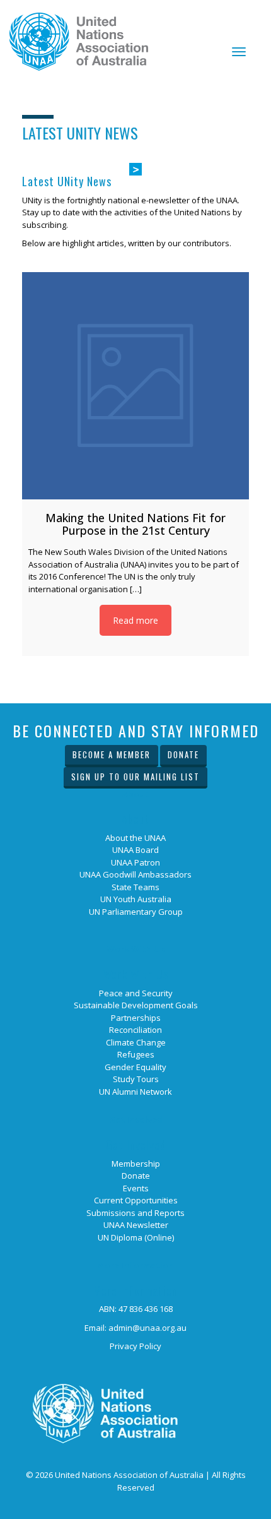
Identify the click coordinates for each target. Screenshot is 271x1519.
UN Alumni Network (135, 1091)
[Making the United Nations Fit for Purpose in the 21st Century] (135, 385)
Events (136, 1188)
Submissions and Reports (135, 1212)
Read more (135, 620)
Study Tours (136, 1079)
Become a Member (111, 754)
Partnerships (136, 1017)
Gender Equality (135, 1067)
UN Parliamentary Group (136, 911)
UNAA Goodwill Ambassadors (135, 874)
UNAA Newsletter (135, 1224)
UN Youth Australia (135, 899)
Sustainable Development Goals (136, 1005)
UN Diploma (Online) (136, 1237)
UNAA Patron (135, 862)
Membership (136, 1163)
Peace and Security (136, 993)
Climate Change (136, 1042)
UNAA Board (135, 849)
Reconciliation (135, 1029)
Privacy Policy (135, 1346)
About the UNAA (135, 837)
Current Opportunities (136, 1200)
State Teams (135, 887)
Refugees (135, 1054)
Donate (183, 754)
